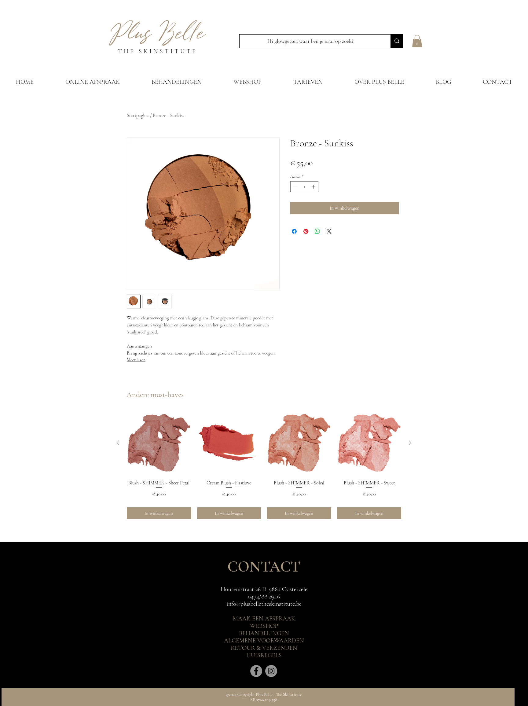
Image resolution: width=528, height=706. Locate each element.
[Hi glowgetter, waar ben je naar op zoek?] (397, 41)
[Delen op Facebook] (294, 231)
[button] (417, 41)
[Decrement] (295, 187)
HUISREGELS (264, 655)
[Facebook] (256, 671)
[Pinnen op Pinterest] (306, 231)
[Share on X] (329, 231)
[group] (264, 464)
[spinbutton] (304, 187)
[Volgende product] (410, 442)
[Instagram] (271, 671)
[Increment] (314, 187)
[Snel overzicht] (159, 443)
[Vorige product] (118, 442)
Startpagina (138, 115)
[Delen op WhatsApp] (317, 231)
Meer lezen (136, 359)
